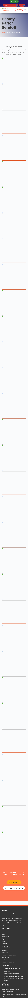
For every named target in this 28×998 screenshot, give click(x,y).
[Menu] (25, 10)
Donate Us (19, 9)
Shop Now (14, 1)
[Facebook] (3, 984)
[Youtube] (8, 984)
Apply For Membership (10, 5)
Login (22, 5)
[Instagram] (5, 984)
